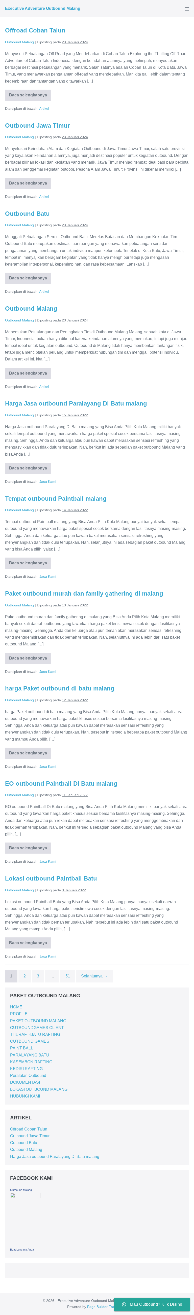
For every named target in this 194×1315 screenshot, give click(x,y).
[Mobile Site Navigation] (187, 9)
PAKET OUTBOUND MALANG (38, 1021)
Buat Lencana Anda (22, 1249)
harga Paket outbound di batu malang (59, 688)
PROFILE (19, 1014)
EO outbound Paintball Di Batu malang (61, 783)
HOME (16, 1007)
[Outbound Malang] (25, 1219)
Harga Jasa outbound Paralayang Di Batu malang (76, 403)
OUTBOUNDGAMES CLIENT (37, 1028)
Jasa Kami (47, 482)
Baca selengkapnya (28, 93)
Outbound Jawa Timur (37, 125)
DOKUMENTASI (25, 1082)
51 (67, 976)
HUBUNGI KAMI (25, 1096)
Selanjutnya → (94, 976)
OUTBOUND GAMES (29, 1041)
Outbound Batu (27, 213)
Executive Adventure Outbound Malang (42, 8)
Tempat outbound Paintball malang (56, 498)
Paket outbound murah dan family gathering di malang (84, 593)
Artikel (44, 108)
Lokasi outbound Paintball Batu (51, 878)
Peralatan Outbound (28, 1075)
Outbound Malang (31, 308)
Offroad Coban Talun (35, 30)
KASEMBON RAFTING (31, 1062)
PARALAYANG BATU (29, 1055)
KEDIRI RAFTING (26, 1069)
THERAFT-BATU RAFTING (35, 1034)
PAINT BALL (21, 1048)
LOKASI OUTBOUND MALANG (38, 1089)
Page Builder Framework (107, 1307)
